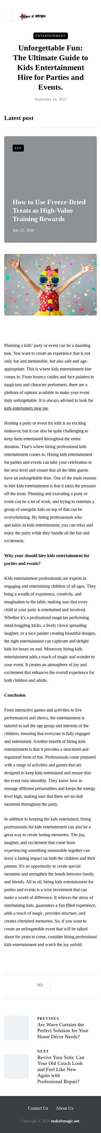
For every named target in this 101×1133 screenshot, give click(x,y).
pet (18, 148)
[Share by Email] (66, 992)
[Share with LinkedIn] (80, 985)
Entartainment (51, 35)
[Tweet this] (66, 985)
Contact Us (38, 1108)
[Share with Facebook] (59, 985)
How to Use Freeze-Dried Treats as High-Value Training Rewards (49, 210)
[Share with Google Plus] (73, 985)
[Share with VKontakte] (59, 992)
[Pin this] (87, 985)
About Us (64, 1108)
